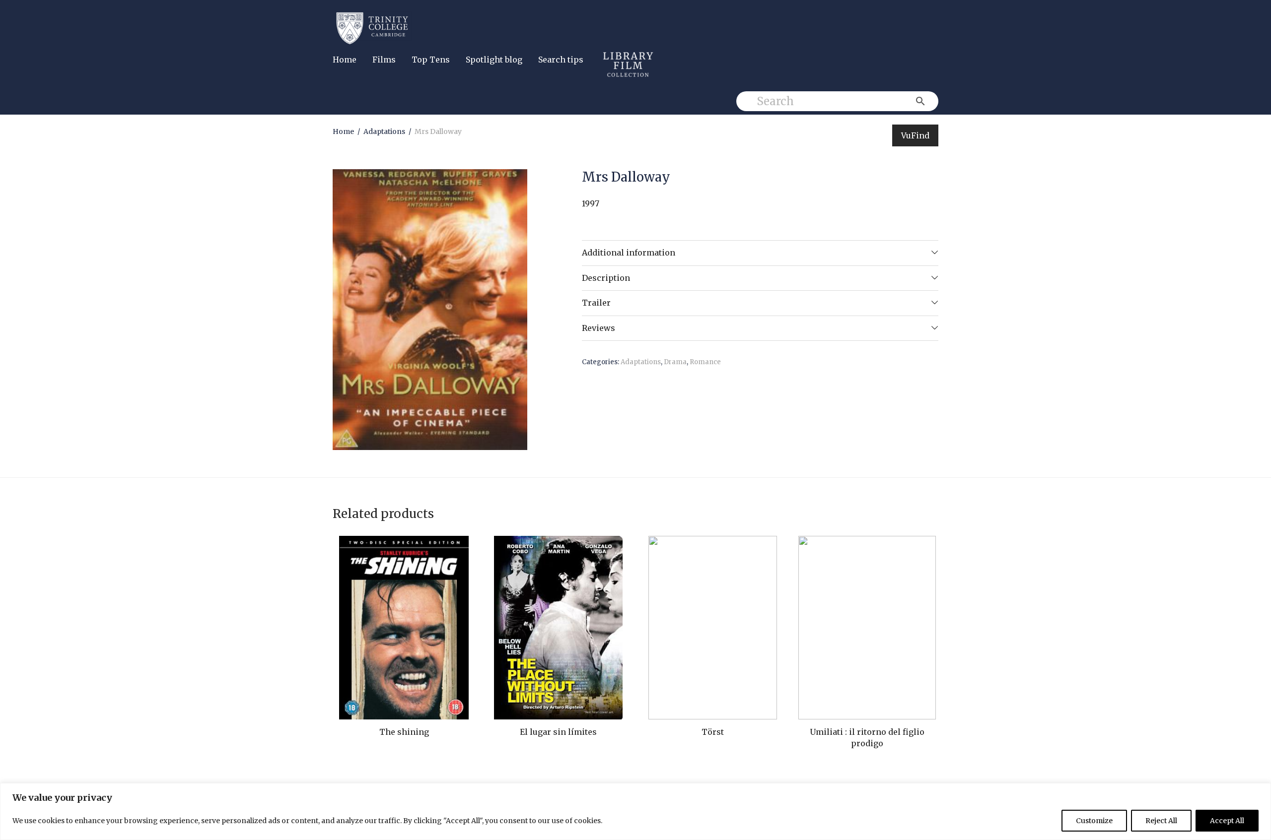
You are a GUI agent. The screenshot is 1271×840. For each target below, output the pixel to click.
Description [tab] (606, 278)
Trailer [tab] (596, 303)
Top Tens (431, 60)
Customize (1094, 820)
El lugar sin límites (558, 732)
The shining (404, 732)
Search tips (560, 60)
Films (384, 60)
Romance (705, 362)
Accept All (1227, 820)
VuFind (915, 135)
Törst (713, 732)
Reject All (1161, 820)
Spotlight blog (494, 60)
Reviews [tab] (598, 328)
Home (344, 60)
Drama (675, 362)
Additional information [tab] (628, 253)
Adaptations (384, 131)
